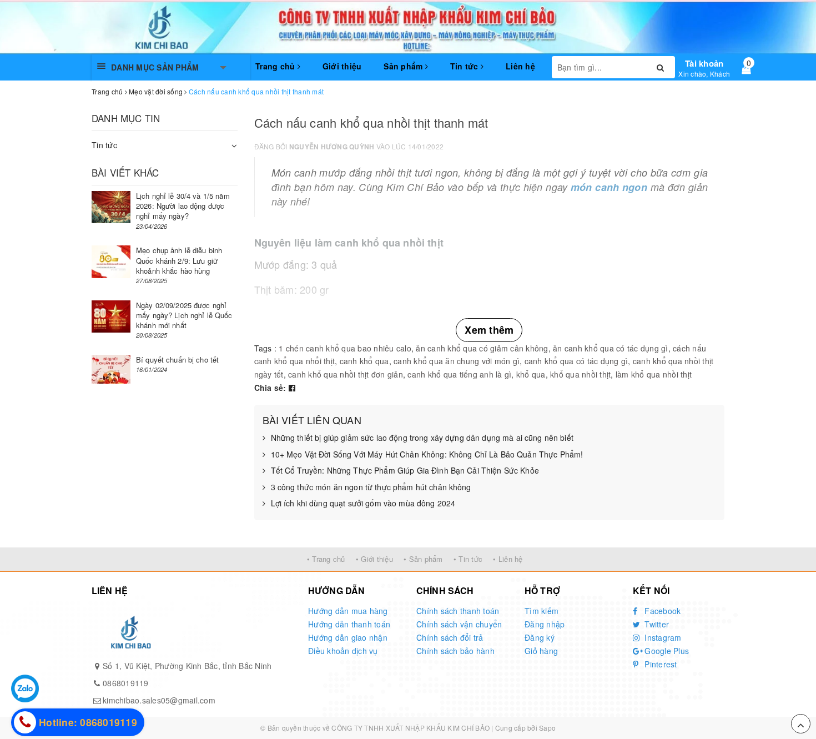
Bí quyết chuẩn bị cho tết (177, 359)
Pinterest (659, 664)
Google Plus (665, 650)
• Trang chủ (326, 559)
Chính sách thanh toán (457, 610)
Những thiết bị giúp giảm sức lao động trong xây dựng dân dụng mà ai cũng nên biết (422, 438)
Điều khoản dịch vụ (343, 650)
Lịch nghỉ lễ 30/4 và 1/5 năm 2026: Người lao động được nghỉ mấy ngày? (183, 205)
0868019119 (126, 682)
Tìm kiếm (541, 610)
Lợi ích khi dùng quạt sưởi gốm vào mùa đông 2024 (363, 503)
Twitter (655, 624)
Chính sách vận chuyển (459, 624)
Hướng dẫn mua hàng (348, 610)
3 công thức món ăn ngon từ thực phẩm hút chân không (371, 487)
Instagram (662, 637)
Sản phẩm (404, 66)
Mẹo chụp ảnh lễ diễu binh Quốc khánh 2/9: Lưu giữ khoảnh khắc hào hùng (179, 260)
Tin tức (465, 66)
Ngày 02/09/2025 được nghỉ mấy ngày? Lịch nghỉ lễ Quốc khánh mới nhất (184, 315)
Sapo (547, 727)
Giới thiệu (342, 66)
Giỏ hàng (541, 650)
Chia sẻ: (270, 387)
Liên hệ (520, 66)
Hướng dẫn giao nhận (347, 637)
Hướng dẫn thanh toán (349, 624)
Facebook (661, 610)
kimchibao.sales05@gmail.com (159, 700)
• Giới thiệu (374, 559)
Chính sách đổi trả (449, 637)
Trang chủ (276, 66)
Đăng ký (540, 637)
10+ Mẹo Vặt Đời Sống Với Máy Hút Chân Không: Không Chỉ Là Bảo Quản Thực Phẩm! (427, 454)
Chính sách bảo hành (455, 650)
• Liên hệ (507, 559)
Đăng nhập (545, 624)
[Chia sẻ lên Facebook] (292, 387)
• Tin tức (468, 559)
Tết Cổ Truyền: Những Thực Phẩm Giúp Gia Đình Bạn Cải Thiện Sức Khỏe (405, 470)
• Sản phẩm (423, 559)
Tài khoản (704, 63)
